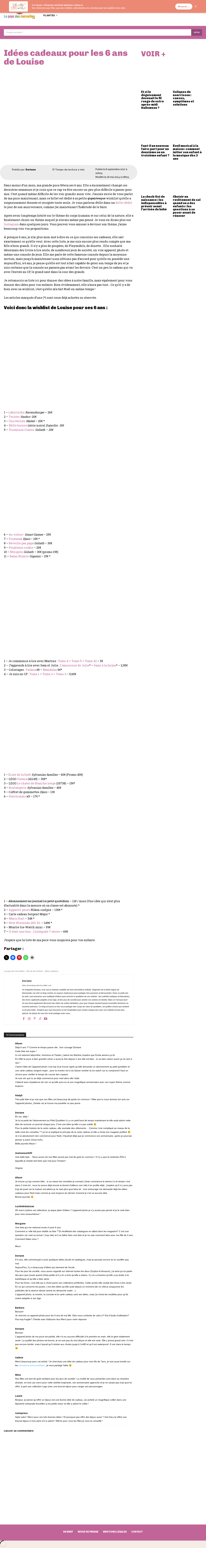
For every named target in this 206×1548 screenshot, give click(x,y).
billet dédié (124, 203)
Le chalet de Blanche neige (36, 783)
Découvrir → (184, 6)
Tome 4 (63, 661)
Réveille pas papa (21, 543)
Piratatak (15, 539)
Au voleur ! (16, 534)
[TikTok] (40, 1018)
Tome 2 (47, 674)
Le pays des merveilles (14, 971)
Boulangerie (18, 788)
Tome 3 (61, 674)
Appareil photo (19, 910)
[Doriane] (8, 170)
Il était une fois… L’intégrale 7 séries (34, 931)
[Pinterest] (34, 1018)
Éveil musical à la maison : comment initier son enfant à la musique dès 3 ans (187, 152)
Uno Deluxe (17, 421)
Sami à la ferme (105, 665)
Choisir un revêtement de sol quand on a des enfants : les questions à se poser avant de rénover (187, 206)
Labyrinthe (16, 412)
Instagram (11, 224)
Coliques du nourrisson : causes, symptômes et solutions (183, 98)
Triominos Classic (22, 430)
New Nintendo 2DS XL (25, 923)
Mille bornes (18, 425)
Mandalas (50, 670)
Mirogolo (16, 552)
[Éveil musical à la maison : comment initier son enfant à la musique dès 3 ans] (187, 128)
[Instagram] (29, 1018)
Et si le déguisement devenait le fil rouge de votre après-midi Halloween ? (152, 100)
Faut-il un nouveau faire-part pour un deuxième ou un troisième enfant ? (155, 150)
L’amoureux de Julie (74, 665)
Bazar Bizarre (19, 556)
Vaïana (31, 670)
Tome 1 (34, 674)
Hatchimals (17, 796)
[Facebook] (23, 1018)
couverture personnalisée (32, 1365)
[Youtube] (45, 1018)
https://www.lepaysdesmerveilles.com (36, 985)
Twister (14, 417)
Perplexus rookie (21, 547)
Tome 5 (76, 661)
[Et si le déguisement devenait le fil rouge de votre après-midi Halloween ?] (155, 74)
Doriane (31, 169)
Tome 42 (91, 661)
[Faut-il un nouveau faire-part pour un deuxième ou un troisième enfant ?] (155, 128)
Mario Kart (16, 918)
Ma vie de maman (35, 971)
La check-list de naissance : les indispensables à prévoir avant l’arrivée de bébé (154, 203)
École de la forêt (19, 774)
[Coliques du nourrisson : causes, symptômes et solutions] (187, 74)
